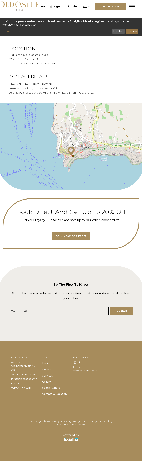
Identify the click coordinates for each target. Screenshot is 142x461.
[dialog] (71, 27)
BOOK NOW (110, 6)
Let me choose (11, 31)
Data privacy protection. (71, 424)
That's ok (132, 31)
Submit (122, 310)
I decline (118, 31)
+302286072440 (41, 84)
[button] (71, 151)
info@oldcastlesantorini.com (45, 88)
